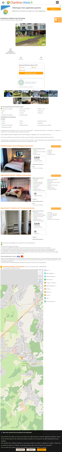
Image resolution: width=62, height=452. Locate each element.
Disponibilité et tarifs (56, 146)
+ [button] (41, 284)
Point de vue (49, 279)
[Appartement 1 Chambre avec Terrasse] (16, 234)
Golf (47, 298)
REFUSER (31, 449)
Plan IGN (40, 273)
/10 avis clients (59, 19)
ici (46, 447)
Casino (47, 295)
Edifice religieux (49, 273)
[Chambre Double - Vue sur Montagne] (16, 172)
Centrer (40, 277)
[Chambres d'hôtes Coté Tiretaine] (31, 45)
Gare (47, 270)
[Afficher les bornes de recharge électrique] (40, 281)
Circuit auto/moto (50, 301)
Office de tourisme (50, 276)
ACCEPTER (41, 449)
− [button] (41, 286)
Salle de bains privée (38, 164)
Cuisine (34, 199)
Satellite (40, 274)
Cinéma (48, 289)
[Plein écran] (41, 290)
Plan (40, 271)
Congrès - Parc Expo (50, 282)
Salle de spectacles (50, 286)
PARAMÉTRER (20, 449)
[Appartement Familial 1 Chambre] (16, 201)
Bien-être (48, 292)
